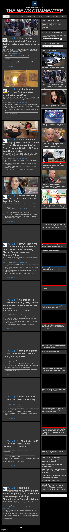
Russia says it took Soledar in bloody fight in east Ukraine (16, 456)
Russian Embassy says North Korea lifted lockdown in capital (17, 57)
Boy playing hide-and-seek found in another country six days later (20, 353)
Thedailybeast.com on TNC (19, 452)
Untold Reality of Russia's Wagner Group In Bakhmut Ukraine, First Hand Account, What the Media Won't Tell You (54, 226)
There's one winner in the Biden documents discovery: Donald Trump (18, 411)
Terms (2, 530)
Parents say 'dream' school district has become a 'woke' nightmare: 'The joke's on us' (21, 273)
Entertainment (47, 16)
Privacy (5, 530)
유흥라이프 (45, 487)
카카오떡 (44, 486)
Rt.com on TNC (17, 404)
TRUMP (44, 24)
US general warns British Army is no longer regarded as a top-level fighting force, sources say (53, 165)
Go (61, 38)
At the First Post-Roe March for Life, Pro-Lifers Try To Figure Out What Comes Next (21, 513)
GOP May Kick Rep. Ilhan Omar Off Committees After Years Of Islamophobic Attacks (21, 214)
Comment (4, 53)
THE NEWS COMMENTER (34, 10)
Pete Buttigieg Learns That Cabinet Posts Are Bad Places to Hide (17, 367)
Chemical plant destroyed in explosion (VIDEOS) (14, 461)
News (18, 16)
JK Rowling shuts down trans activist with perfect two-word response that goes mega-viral (22, 515)
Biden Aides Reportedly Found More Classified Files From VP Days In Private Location (21, 363)
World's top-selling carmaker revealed (53, 67)
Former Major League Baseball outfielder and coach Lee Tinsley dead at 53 (19, 324)
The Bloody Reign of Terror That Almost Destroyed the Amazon (20, 443)
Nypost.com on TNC (18, 361)
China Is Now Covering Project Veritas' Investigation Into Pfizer (17, 92)
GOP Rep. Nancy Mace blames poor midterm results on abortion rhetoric (19, 210)
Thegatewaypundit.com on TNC (20, 102)
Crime (53, 16)
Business (40, 16)
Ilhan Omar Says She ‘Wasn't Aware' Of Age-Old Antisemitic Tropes (18, 212)
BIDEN (49, 24)
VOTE (10, 38)
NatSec (35, 16)
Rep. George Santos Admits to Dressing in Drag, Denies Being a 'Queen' (19, 169)
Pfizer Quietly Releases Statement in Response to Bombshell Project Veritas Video (21, 104)
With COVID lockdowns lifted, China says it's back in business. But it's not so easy (54, 86)
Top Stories (6, 16)
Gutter (57, 16)
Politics (22, 16)
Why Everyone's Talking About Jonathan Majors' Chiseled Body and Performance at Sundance (53, 471)
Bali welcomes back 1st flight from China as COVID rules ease (17, 55)
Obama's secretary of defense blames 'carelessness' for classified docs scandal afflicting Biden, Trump (53, 145)
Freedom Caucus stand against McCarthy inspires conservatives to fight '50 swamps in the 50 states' (54, 186)
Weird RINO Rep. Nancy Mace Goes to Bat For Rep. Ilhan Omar (19, 198)
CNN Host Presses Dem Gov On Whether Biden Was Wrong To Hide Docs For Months (21, 365)
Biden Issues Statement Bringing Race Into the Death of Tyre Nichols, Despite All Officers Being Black (53, 410)
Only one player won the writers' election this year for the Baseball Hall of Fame (20, 316)
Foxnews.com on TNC (18, 314)
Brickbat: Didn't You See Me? (50, 480)
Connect (63, 16)
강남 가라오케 (53, 486)
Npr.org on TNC (17, 53)
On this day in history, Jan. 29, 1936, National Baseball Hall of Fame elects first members (53, 326)
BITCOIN (54, 24)
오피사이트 (12, 503)
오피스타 (61, 486)
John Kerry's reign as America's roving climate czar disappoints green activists (20, 455)
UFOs (59, 24)
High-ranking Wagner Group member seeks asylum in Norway (17, 406)
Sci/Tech (29, 16)
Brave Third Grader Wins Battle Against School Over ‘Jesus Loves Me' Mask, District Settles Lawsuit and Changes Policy (20, 249)
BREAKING (13, 16)
